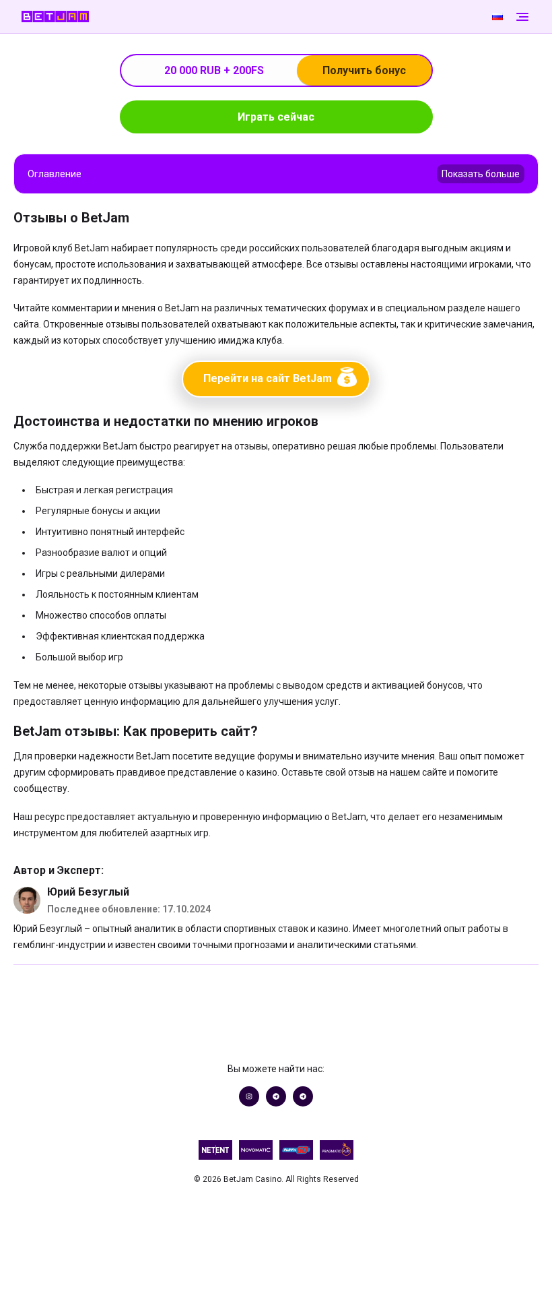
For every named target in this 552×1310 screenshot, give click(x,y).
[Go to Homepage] (254, 16)
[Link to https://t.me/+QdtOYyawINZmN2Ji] (303, 1096)
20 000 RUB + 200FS (285, 70)
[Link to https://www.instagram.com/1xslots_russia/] (249, 1096)
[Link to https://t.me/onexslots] (276, 1096)
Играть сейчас (276, 117)
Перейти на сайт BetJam (267, 378)
